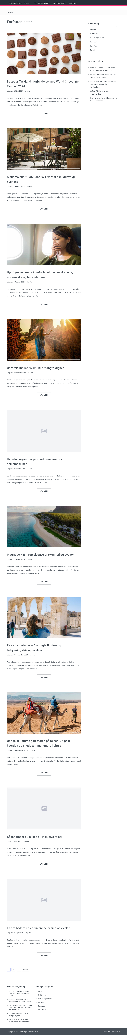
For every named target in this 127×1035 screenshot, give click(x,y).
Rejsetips (93, 46)
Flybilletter (94, 34)
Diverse (93, 30)
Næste (25, 970)
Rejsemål (93, 42)
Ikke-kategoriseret (97, 38)
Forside (9, 12)
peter (29, 91)
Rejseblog (73, 3)
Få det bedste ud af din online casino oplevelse (38, 928)
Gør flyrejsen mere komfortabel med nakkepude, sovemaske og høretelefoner (103, 84)
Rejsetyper (94, 50)
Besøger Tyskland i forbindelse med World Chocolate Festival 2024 (20, 993)
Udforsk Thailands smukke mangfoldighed (35, 368)
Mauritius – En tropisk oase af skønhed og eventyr (41, 554)
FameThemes (115, 1032)
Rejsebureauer (59, 3)
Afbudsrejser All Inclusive (19, 3)
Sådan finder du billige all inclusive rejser (34, 837)
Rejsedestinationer (41, 3)
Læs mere (44, 113)
